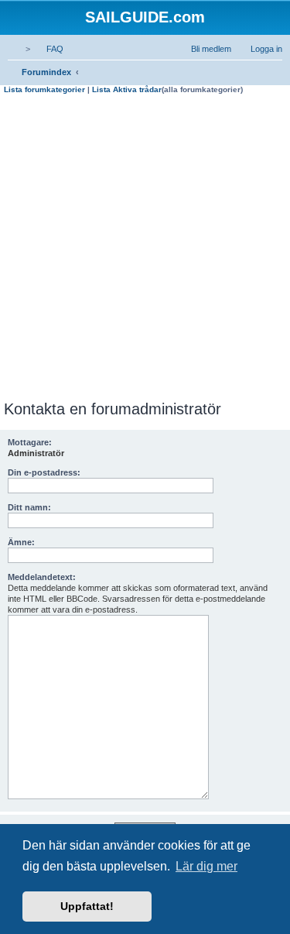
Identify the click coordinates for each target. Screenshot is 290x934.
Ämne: (21, 542)
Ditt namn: (29, 507)
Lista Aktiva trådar (127, 89)
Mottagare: (30, 442)
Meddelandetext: (42, 577)
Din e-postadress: (44, 472)
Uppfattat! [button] (87, 906)
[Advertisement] (145, 247)
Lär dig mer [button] (206, 866)
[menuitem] (47, 48)
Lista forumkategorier (44, 89)
